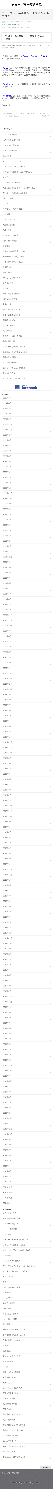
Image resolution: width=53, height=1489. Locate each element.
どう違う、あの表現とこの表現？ (16, 193)
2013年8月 (7, 1081)
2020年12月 (7, 615)
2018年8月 (7, 763)
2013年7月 (7, 1087)
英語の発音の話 (9, 341)
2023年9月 (7, 440)
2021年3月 (7, 599)
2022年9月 (7, 504)
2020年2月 (7, 668)
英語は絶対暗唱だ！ (10, 357)
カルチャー (7, 177)
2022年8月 (7, 509)
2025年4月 (7, 398)
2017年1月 (7, 864)
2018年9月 (7, 758)
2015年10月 (7, 943)
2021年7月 (7, 578)
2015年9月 (7, 949)
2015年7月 (7, 959)
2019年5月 (7, 716)
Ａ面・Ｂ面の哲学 (10, 135)
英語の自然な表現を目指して (14, 347)
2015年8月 (7, 954)
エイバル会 (7, 156)
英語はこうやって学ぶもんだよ (15, 352)
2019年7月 (7, 705)
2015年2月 (7, 986)
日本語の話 (7, 267)
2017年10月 (7, 816)
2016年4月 (7, 912)
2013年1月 (7, 1118)
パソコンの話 (8, 198)
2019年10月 (7, 689)
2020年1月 (7, 673)
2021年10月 (7, 562)
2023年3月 (7, 472)
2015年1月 (7, 991)
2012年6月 (7, 1155)
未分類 (5, 288)
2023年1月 (7, 483)
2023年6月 (7, 456)
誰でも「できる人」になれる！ (15, 368)
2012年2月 (7, 1177)
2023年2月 (7, 477)
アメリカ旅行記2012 (11, 145)
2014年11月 (7, 1002)
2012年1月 (7, 1182)
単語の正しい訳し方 (10, 235)
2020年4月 (7, 657)
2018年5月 (7, 779)
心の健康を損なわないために (14, 257)
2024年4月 (7, 403)
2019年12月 (7, 679)
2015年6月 (7, 965)
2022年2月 (7, 541)
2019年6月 (7, 710)
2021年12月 (7, 552)
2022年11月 (7, 493)
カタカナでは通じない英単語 (14, 166)
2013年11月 (7, 1065)
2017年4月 (7, 848)
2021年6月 (7, 583)
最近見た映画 (8, 283)
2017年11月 (7, 811)
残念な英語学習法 (10, 299)
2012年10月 (7, 1134)
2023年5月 (7, 461)
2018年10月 (7, 753)
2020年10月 (7, 626)
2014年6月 (7, 1028)
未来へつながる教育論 (11, 294)
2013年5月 (7, 1097)
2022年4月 (7, 530)
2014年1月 (7, 1055)
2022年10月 (7, 498)
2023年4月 (7, 467)
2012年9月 (7, 1139)
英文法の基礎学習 (10, 325)
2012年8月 (7, 1145)
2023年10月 (7, 435)
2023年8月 (7, 446)
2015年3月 (7, 981)
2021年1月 (7, 610)
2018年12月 (7, 742)
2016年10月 (7, 880)
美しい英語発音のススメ (12, 310)
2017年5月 (7, 843)
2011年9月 (7, 1203)
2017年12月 (7, 806)
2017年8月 (7, 827)
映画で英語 (7, 272)
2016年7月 (7, 896)
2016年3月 (7, 917)
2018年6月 (7, 774)
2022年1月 (7, 546)
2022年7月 (7, 514)
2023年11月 (7, 430)
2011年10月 (7, 1198)
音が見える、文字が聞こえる (14, 378)
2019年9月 (7, 694)
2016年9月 (7, 885)
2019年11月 (7, 684)
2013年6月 (7, 1092)
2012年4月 (7, 1166)
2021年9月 (7, 567)
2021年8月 (7, 573)
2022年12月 (7, 488)
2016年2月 (7, 922)
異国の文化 (7, 304)
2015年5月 (7, 970)
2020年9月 (7, 631)
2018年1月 (7, 800)
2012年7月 (7, 1150)
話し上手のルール (10, 362)
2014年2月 (7, 1049)
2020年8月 (7, 636)
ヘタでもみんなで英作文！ (13, 209)
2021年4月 (7, 594)
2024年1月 (7, 419)
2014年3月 (7, 1044)
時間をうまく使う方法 (11, 278)
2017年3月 (7, 853)
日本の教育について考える (13, 262)
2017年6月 (7, 837)
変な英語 (6, 246)
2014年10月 (7, 1007)
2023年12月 (7, 424)
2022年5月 (7, 525)
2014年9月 (7, 1012)
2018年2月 (7, 795)
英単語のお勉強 (9, 320)
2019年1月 (7, 737)
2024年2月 (7, 414)
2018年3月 (7, 790)
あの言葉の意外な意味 (11, 140)
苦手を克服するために (11, 315)
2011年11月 (7, 1192)
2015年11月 (7, 938)
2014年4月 (7, 1039)
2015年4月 (7, 975)
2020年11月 (7, 620)
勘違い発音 (7, 230)
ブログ (5, 203)
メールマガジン (9, 219)
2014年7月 (7, 1023)
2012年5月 (7, 1161)
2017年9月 (7, 822)
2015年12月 (7, 933)
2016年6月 (7, 901)
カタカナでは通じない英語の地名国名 (17, 172)
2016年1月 (7, 928)
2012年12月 (7, 1124)
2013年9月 (7, 1076)
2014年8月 (7, 1018)
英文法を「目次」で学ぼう (13, 336)
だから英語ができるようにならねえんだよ (19, 188)
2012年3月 (7, 1171)
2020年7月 (7, 641)
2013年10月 (7, 1071)
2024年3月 (7, 408)
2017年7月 (7, 832)
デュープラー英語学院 (26, 4)
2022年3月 (7, 536)
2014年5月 (7, 1033)
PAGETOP (46, 1467)
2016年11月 (7, 875)
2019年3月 (7, 726)
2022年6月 (7, 520)
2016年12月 (7, 869)
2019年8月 (7, 700)
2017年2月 (7, 859)
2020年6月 (7, 647)
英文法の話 (7, 331)
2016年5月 (7, 906)
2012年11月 (7, 1129)
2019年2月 (7, 732)
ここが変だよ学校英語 (11, 182)
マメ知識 (6, 214)
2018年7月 (7, 769)
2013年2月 (7, 1113)
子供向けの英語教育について (14, 251)
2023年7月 (7, 451)
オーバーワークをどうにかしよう (16, 161)
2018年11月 (7, 748)
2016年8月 (7, 891)
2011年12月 (7, 1187)
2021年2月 (7, 604)
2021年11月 (7, 557)
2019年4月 (7, 721)
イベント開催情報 (10, 151)
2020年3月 (7, 663)
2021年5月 (7, 589)
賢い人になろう (9, 373)
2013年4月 (7, 1102)
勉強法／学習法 (9, 225)
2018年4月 (7, 785)
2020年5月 (7, 652)
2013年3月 (7, 1108)
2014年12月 (7, 996)
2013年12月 (7, 1060)
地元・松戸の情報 (10, 241)
